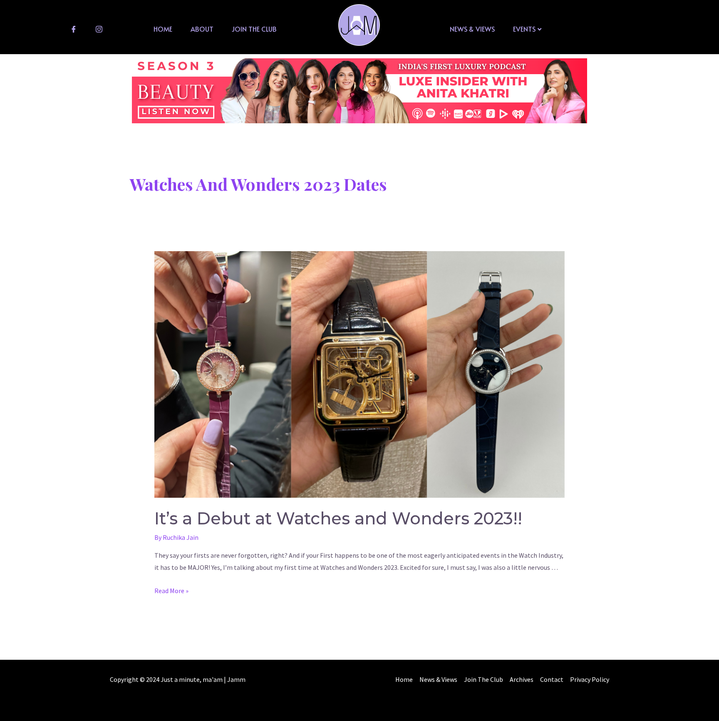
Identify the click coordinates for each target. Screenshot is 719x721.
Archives (521, 679)
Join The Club (254, 28)
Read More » (171, 590)
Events (524, 28)
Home (163, 28)
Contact (551, 679)
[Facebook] (73, 28)
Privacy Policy (589, 679)
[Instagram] (99, 28)
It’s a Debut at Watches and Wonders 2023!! (338, 518)
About (202, 28)
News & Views (472, 28)
